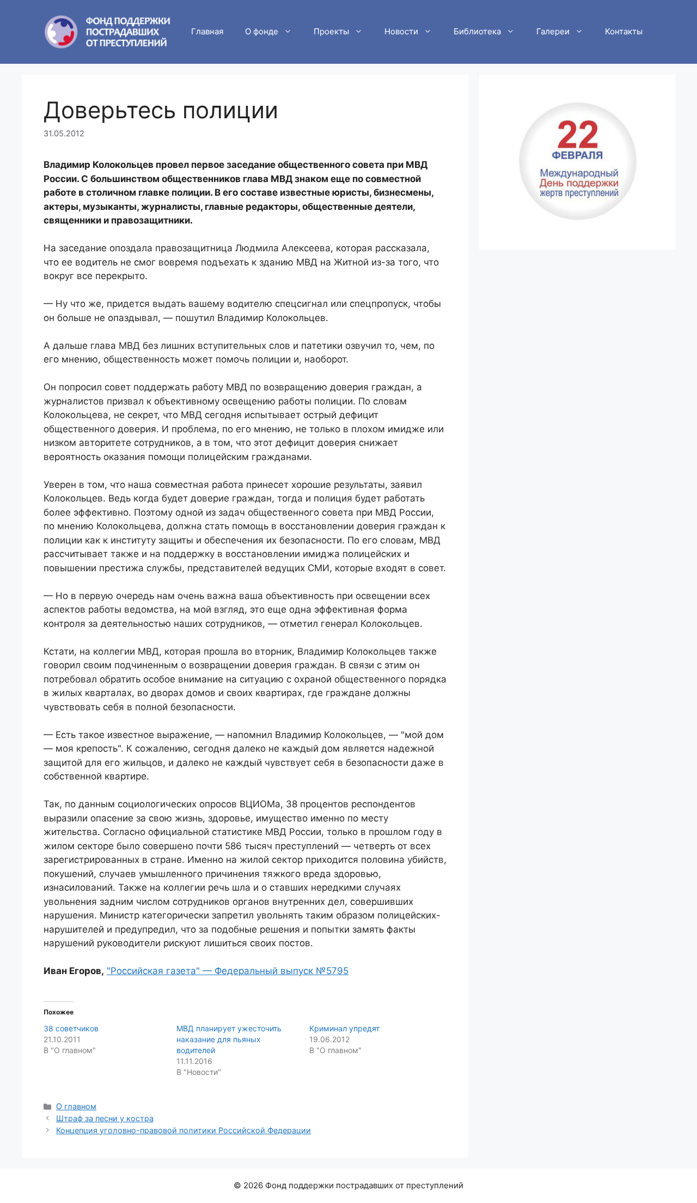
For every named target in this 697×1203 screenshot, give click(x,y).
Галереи (553, 31)
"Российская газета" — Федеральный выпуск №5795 (227, 970)
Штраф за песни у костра (105, 1118)
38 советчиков (71, 1028)
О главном (76, 1106)
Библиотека (477, 31)
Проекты (331, 31)
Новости (401, 31)
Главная (207, 31)
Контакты (624, 31)
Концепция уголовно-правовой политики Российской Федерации (183, 1130)
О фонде (261, 31)
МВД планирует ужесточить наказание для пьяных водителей (229, 1039)
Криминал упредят (344, 1028)
